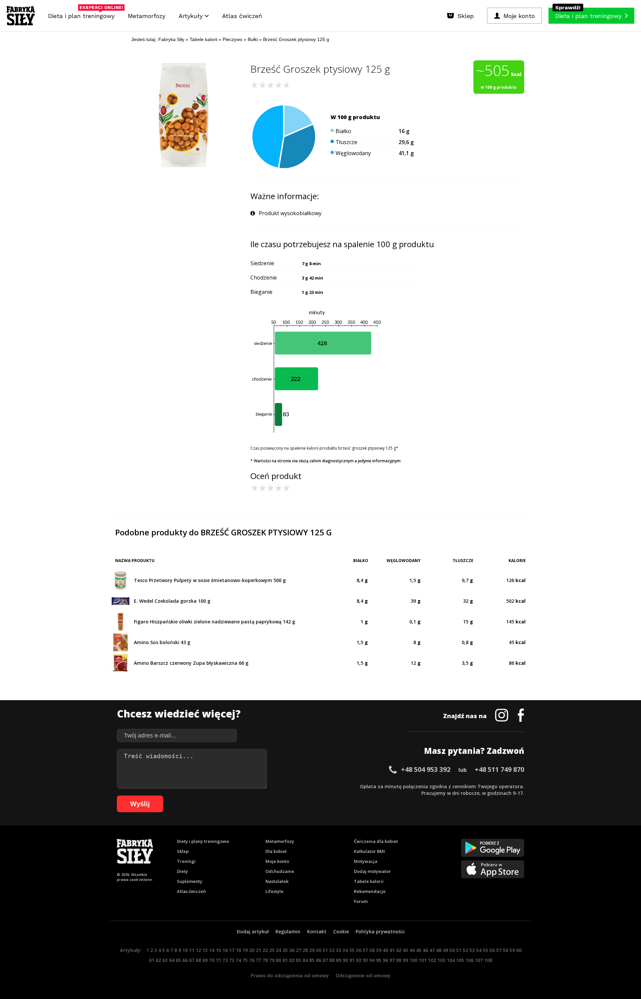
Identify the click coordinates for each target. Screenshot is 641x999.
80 (278, 960)
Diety (182, 871)
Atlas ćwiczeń (242, 15)
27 (298, 950)
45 (418, 950)
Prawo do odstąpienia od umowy (290, 975)
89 (338, 960)
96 (385, 960)
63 (165, 960)
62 (158, 960)
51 (458, 950)
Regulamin (287, 931)
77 (258, 960)
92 (358, 960)
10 (185, 950)
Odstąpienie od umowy (363, 975)
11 (191, 950)
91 (352, 960)
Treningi (186, 861)
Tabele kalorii (369, 881)
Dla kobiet (276, 851)
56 (492, 950)
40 (385, 950)
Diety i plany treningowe (203, 841)
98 (398, 960)
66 (185, 960)
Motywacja (365, 861)
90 (345, 960)
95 (378, 960)
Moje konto (277, 861)
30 (318, 950)
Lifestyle (274, 891)
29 (311, 950)
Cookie (341, 931)
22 (265, 950)
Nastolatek (276, 881)
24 (278, 950)
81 (285, 960)
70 (211, 960)
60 (518, 950)
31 (325, 950)
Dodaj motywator (372, 871)
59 (512, 950)
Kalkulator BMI (369, 851)
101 (423, 960)
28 (305, 950)
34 (345, 950)
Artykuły (192, 15)
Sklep (183, 851)
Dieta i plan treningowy (83, 14)
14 (211, 950)
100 (413, 960)
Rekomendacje (370, 891)
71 (218, 960)
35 (352, 950)
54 (478, 950)
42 (398, 950)
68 (198, 960)
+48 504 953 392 (425, 769)
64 (171, 960)
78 (265, 960)
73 (231, 960)
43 (405, 950)
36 (358, 950)
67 (191, 960)
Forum (361, 901)
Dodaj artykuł (253, 931)
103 (441, 960)
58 (505, 950)
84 (305, 960)
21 (258, 950)
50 (452, 950)
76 (251, 960)
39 (378, 950)
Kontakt (317, 931)
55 (485, 950)
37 (365, 950)
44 (412, 950)
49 (445, 950)
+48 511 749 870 (499, 769)
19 (245, 950)
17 (231, 950)
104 (451, 960)
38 (372, 950)
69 (205, 960)
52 (465, 950)
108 (488, 960)
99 (405, 960)
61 (151, 960)
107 (479, 960)
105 (460, 960)
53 (472, 950)
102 (432, 960)
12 (198, 950)
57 (498, 950)
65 (178, 960)
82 (291, 960)
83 (298, 960)
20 (251, 950)
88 (332, 960)
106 (469, 960)
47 (432, 950)
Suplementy (189, 881)
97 (392, 960)
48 (438, 950)
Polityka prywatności (380, 931)
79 (271, 960)
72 (225, 960)
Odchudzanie (279, 871)
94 (372, 960)
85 (311, 960)
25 (285, 950)
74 (238, 960)
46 (425, 950)
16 (225, 950)
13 (205, 950)
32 (332, 950)
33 (338, 950)
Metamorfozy (146, 15)
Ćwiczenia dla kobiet (376, 841)
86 (318, 960)
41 (392, 950)
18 (238, 950)
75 (245, 960)
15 (218, 950)
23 (271, 950)
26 (291, 950)
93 (365, 960)
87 (325, 960)
